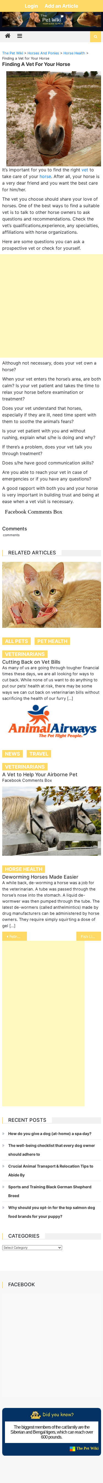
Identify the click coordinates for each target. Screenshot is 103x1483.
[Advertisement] (51, 306)
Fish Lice (88, 936)
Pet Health (52, 641)
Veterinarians (25, 654)
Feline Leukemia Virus (18, 936)
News (12, 754)
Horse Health (23, 869)
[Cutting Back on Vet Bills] (51, 595)
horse (45, 176)
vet (85, 169)
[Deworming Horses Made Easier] (51, 821)
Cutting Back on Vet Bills (31, 662)
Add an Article (61, 6)
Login (32, 6)
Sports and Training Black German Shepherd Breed (49, 1191)
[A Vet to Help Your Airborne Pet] (51, 722)
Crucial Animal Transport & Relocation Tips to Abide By (50, 1170)
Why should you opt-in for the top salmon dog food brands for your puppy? (51, 1212)
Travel (38, 754)
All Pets (16, 641)
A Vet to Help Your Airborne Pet (39, 774)
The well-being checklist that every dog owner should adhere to (51, 1150)
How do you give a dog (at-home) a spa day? (49, 1133)
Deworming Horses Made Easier (40, 877)
